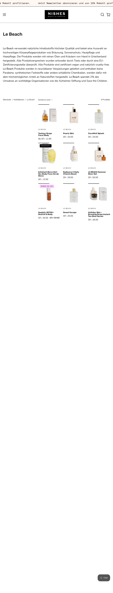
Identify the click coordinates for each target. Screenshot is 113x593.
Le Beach (42, 129)
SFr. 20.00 (93, 137)
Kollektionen (19, 99)
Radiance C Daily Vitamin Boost (71, 173)
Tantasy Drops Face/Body (45, 134)
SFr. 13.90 (43, 179)
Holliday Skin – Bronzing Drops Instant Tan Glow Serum (99, 214)
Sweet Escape (70, 212)
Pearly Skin (68, 133)
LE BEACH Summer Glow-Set (97, 173)
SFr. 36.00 (93, 220)
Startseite (7, 99)
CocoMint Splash (96, 133)
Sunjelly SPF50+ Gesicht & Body (46, 213)
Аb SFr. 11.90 (44, 139)
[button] (102, 15)
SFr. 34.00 (68, 137)
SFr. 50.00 (93, 177)
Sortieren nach (44, 99)
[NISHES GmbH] (56, 14)
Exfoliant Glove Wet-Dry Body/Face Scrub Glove (48, 174)
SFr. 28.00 (68, 177)
